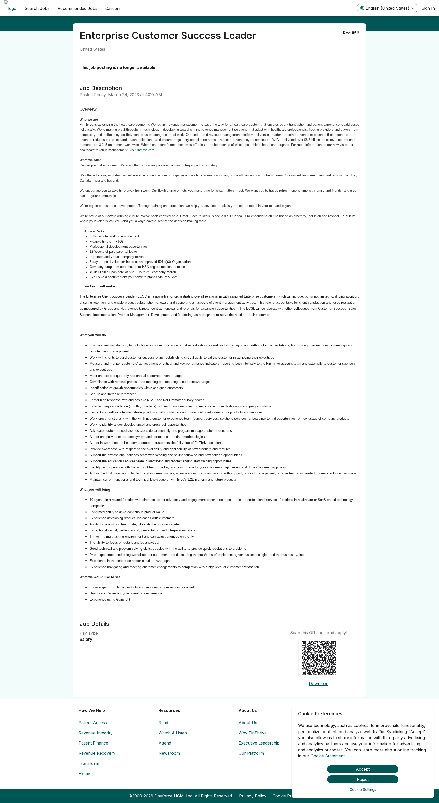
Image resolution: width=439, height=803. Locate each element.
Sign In (428, 8)
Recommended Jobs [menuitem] (77, 8)
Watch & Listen (173, 732)
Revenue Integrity (96, 732)
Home (84, 773)
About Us (248, 722)
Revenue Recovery (97, 753)
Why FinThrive (253, 732)
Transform (89, 763)
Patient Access (93, 722)
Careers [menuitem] (113, 8)
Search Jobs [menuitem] (37, 8)
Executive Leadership (259, 743)
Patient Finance (93, 743)
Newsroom (169, 753)
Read (163, 722)
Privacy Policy (252, 795)
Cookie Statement (328, 756)
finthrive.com (145, 150)
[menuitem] (10, 8)
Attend (165, 743)
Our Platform (251, 753)
